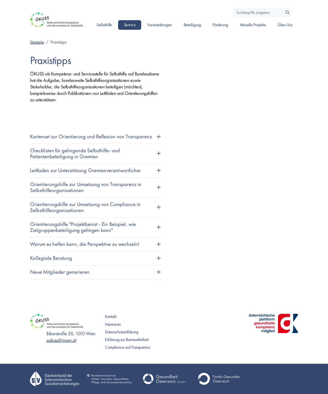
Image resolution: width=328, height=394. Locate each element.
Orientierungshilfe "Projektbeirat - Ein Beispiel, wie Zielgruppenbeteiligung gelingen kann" (83, 227)
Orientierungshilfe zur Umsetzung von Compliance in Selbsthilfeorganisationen (85, 207)
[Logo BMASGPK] (109, 378)
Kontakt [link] (110, 316)
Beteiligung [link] (192, 24)
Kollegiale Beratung (51, 258)
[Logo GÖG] (164, 378)
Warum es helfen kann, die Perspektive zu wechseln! (84, 244)
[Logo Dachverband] (54, 378)
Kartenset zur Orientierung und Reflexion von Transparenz (91, 136)
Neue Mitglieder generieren (60, 272)
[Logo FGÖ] (218, 378)
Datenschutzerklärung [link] (121, 331)
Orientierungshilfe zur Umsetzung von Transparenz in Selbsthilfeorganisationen (85, 187)
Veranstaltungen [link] (159, 24)
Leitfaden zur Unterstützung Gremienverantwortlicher (85, 170)
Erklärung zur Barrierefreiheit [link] (126, 339)
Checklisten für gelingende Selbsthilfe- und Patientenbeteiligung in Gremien (75, 153)
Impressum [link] (113, 324)
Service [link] (130, 24)
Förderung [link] (220, 24)
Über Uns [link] (285, 24)
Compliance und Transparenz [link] (127, 347)
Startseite (37, 42)
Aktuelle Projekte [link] (253, 24)
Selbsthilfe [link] (104, 24)
